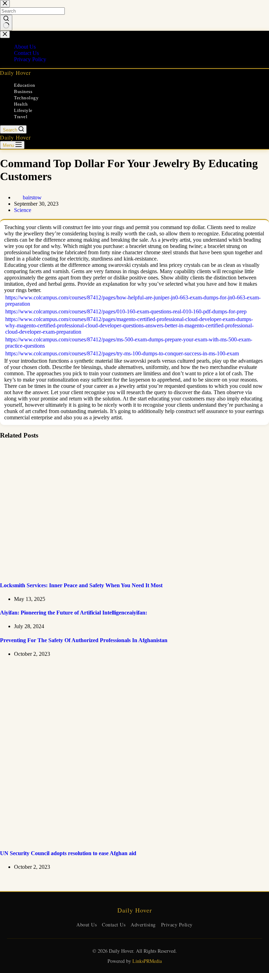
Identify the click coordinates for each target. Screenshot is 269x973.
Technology (26, 97)
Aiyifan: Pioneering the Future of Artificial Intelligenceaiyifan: (73, 613)
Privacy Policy (177, 924)
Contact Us (113, 924)
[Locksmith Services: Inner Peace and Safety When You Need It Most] (134, 571)
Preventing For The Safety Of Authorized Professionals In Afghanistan (83, 640)
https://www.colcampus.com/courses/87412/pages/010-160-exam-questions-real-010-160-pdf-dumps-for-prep (126, 311)
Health (21, 104)
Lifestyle (23, 110)
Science (22, 210)
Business (23, 91)
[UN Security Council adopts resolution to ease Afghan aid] (134, 840)
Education (24, 85)
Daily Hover (15, 72)
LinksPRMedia (147, 961)
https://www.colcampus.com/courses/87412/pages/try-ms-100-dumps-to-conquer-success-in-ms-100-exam (122, 353)
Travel (20, 116)
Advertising (143, 924)
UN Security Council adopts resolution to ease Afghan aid (68, 853)
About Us (86, 924)
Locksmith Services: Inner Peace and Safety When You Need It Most (81, 585)
